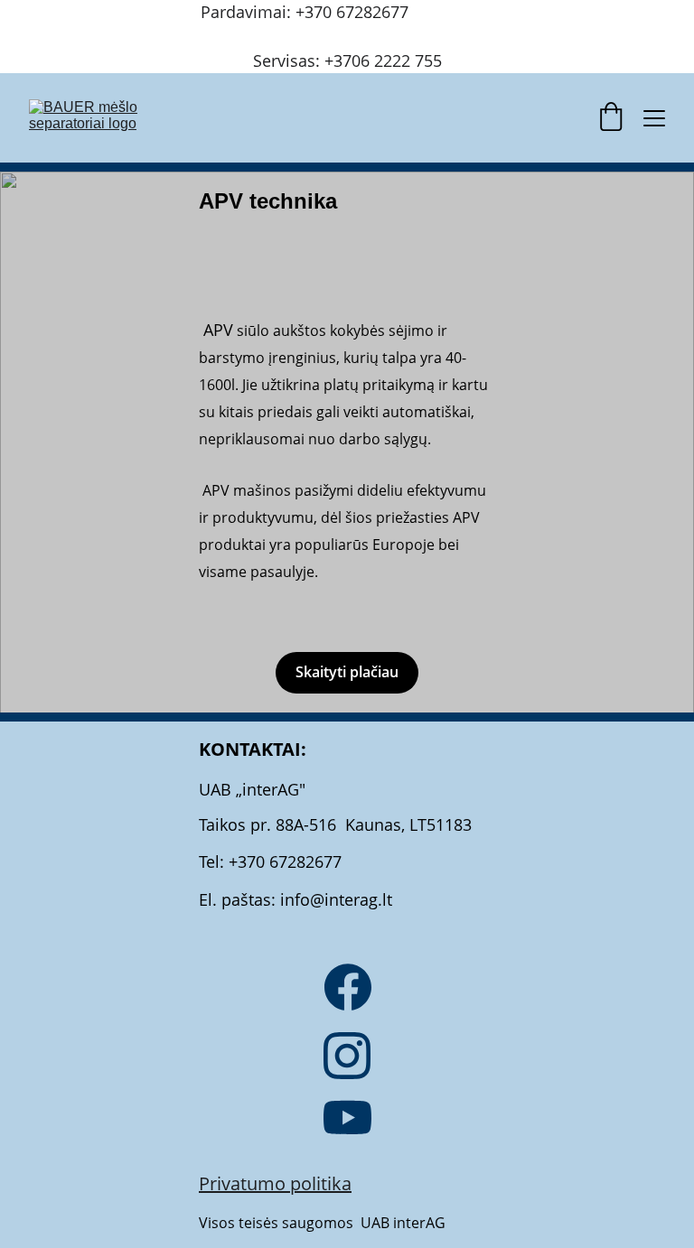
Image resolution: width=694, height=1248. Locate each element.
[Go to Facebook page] (347, 987)
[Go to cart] (611, 118)
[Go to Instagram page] (347, 1055)
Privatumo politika (275, 1183)
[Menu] (654, 118)
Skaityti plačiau (347, 672)
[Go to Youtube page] (347, 1117)
